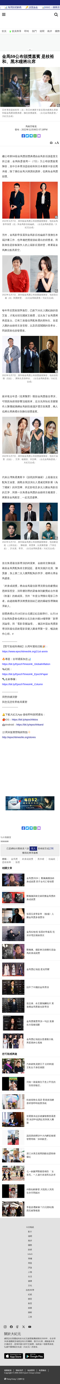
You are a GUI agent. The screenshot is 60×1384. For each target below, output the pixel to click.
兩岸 (49, 31)
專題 (30, 1263)
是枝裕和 (6, 862)
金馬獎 (14, 859)
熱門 (34, 31)
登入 (33, 848)
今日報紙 (30, 1227)
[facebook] (11, 1326)
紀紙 (30, 1294)
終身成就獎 (27, 859)
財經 (30, 1249)
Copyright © (9, 1373)
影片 (30, 1232)
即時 (26, 31)
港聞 (42, 31)
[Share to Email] (39, 136)
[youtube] (30, 1326)
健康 (30, 1281)
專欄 (30, 1258)
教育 (30, 1303)
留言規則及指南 (5, 841)
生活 (30, 1276)
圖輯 (30, 1312)
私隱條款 (42, 1370)
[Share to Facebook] (23, 136)
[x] (23, 1326)
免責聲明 (31, 1370)
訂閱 (51, 848)
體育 (30, 1299)
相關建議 (7, 1370)
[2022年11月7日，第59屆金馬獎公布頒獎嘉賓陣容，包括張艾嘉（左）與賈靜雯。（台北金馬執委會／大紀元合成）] (30, 274)
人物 (30, 1272)
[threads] (17, 1326)
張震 (17, 862)
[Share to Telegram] (31, 136)
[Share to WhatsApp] (35, 136)
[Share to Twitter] (27, 136)
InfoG (30, 1254)
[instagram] (5, 1326)
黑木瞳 (41, 859)
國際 (57, 31)
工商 (30, 1317)
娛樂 (30, 1308)
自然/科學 (30, 1290)
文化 (30, 1285)
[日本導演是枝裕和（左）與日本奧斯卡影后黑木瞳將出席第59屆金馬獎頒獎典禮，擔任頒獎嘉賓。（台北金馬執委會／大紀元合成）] (30, 87)
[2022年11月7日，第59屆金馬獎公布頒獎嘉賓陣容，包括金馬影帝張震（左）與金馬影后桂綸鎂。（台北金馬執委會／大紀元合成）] (30, 200)
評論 (30, 1267)
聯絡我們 (19, 1370)
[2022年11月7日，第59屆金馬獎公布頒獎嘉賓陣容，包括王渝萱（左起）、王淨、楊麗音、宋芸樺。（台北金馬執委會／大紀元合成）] (30, 435)
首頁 (4, 31)
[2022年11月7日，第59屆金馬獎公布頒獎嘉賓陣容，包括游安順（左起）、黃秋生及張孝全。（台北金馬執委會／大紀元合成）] (30, 354)
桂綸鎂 (52, 859)
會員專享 (16, 31)
